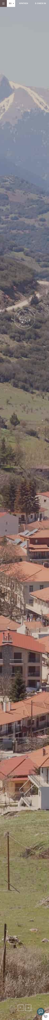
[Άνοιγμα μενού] (3, 3)
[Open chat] (40, 1011)
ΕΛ (10, 3)
